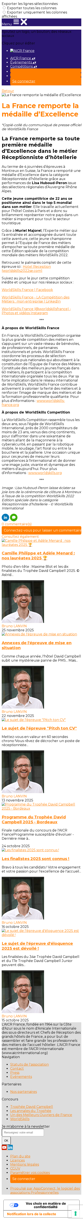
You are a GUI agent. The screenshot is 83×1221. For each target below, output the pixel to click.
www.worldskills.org (45, 473)
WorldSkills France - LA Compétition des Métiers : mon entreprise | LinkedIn (35, 299)
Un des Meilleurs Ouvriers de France (41, 1115)
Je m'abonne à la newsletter (26, 1126)
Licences (17, 1160)
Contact (17, 1068)
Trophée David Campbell (31, 1107)
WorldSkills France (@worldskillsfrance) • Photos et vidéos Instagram (36, 311)
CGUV (15, 1168)
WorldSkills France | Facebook (27, 290)
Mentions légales (24, 1164)
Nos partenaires (23, 1092)
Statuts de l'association (29, 1064)
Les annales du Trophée (30, 1111)
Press (14, 1073)
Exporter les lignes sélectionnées (30, 4)
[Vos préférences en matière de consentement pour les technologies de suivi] (76, 1213)
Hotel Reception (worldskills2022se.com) (26, 269)
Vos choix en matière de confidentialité (46, 1205)
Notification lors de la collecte (31, 1214)
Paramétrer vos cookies (30, 1173)
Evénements (21, 1077)
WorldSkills (19, 1119)
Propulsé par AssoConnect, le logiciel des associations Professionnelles (45, 1190)
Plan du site (20, 1156)
